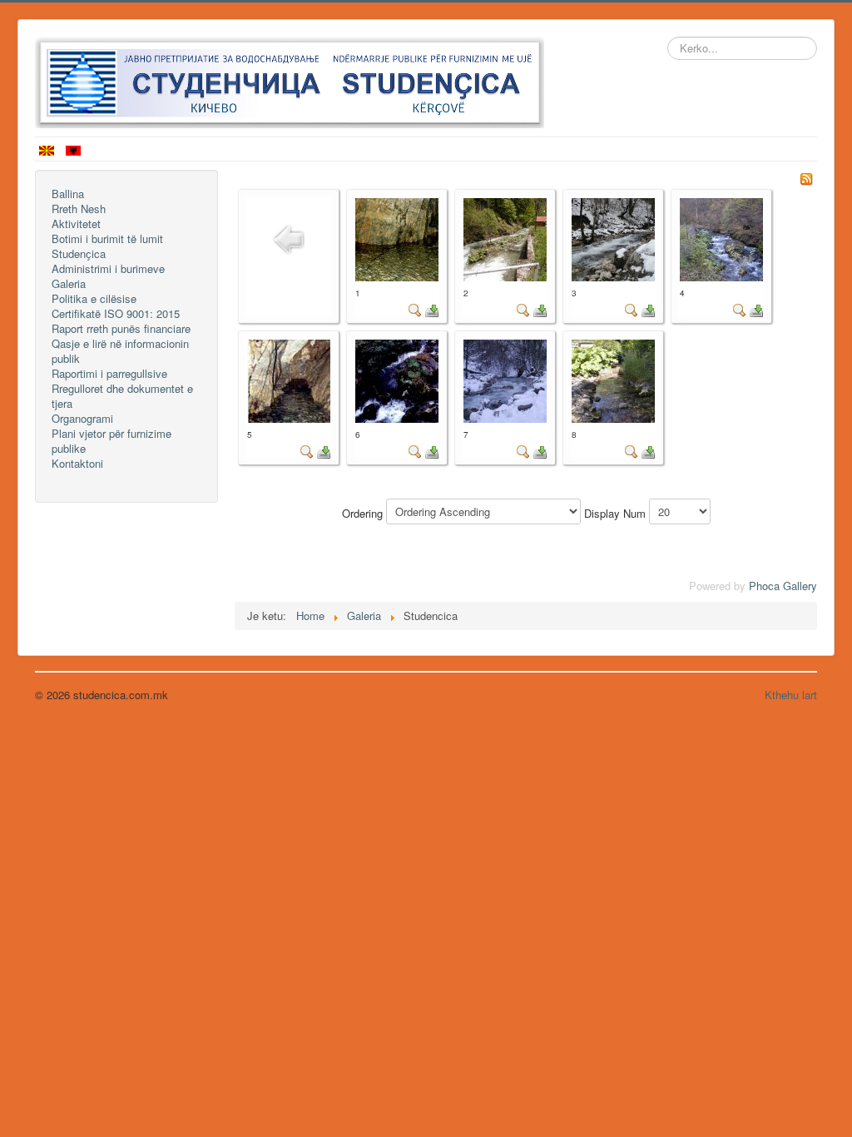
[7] (505, 379)
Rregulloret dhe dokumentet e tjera (122, 396)
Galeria (69, 283)
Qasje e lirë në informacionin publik (120, 351)
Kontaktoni (77, 463)
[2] (505, 238)
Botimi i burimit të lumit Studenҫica (107, 246)
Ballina (68, 193)
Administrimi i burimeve (108, 268)
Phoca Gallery (783, 585)
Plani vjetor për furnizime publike (111, 441)
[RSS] (806, 177)
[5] (288, 379)
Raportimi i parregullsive (109, 373)
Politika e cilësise (94, 298)
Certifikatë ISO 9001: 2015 (116, 313)
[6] (396, 379)
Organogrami (82, 418)
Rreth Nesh (79, 208)
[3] (613, 238)
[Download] (431, 309)
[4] (721, 238)
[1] (396, 238)
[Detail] (415, 309)
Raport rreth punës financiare (121, 328)
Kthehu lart (791, 695)
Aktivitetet (76, 223)
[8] (613, 379)
